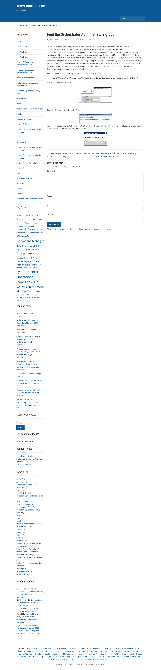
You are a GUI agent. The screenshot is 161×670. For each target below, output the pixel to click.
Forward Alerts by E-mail (26, 313)
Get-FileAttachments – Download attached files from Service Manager (70, 155)
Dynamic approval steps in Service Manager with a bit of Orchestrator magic (28, 352)
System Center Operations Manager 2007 (27, 277)
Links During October (25, 456)
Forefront (20, 183)
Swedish (19, 114)
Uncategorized (22, 142)
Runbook (20, 193)
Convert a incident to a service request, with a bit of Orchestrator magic (28, 339)
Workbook (19, 300)
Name (50, 196)
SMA (18, 137)
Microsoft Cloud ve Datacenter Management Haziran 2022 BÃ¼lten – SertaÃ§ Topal (29, 628)
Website (50, 215)
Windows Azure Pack (24, 178)
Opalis (19, 104)
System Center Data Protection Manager (95, 654)
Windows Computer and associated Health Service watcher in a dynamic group (27, 364)
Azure (18, 41)
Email (50, 205)
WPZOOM (101, 664)
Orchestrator (27, 25)
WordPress (69, 664)
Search (141, 18)
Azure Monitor (22, 47)
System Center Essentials (26, 163)
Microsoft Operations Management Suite (86, 648)
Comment (51, 171)
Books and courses (24, 119)
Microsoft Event (22, 124)
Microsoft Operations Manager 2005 (30, 240)
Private (19, 188)
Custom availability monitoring (29, 633)
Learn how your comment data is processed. (97, 229)
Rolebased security (24, 464)
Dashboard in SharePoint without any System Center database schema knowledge (28, 402)
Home (18, 25)
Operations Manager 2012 (27, 78)
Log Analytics (21, 52)
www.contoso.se (30, 5)
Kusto (18, 223)
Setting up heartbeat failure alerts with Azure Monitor (29, 603)
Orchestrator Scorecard (26, 330)
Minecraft (20, 168)
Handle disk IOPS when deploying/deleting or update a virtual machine (117, 155)
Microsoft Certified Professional (29, 199)
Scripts (28, 257)
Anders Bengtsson (55, 39)
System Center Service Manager (29, 109)
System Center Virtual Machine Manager (63, 657)
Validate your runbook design (28, 373)
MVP (18, 173)
